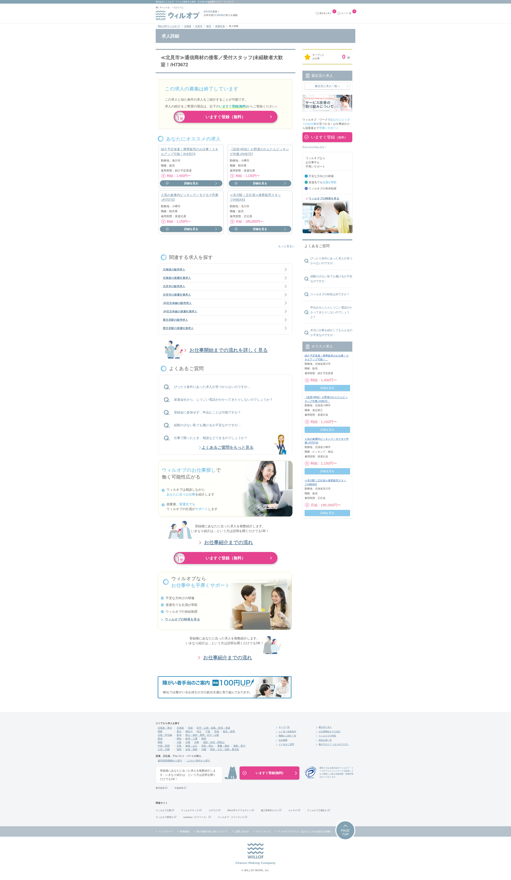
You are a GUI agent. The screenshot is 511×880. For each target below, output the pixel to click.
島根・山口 (191, 745)
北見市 (198, 26)
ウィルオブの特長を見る (182, 619)
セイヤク (292, 810)
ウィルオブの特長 (327, 735)
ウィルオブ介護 (163, 810)
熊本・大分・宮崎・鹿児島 (224, 749)
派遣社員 (220, 26)
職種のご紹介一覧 (287, 735)
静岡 (203, 738)
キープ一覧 (284, 727)
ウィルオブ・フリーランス (231, 817)
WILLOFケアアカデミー (239, 810)
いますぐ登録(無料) (269, 773)
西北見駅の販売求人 (175, 319)
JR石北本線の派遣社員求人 (180, 311)
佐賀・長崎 (191, 749)
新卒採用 (160, 788)
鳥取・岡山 (207, 745)
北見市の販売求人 (174, 286)
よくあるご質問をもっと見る (228, 447)
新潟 (179, 735)
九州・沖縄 (164, 749)
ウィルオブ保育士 (164, 817)
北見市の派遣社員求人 (177, 294)
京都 (187, 742)
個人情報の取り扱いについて (212, 831)
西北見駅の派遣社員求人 (178, 328)
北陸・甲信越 (165, 735)
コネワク (213, 810)
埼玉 (199, 731)
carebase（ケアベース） (195, 817)
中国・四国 (164, 745)
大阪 (179, 742)
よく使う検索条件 (287, 731)
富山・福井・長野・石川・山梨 (202, 735)
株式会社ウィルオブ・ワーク (169, 2)
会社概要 (283, 740)
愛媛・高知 (223, 745)
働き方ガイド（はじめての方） (334, 744)
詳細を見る (191, 183)
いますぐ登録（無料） (226, 117)
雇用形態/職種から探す (170, 760)
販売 (208, 26)
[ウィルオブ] (178, 15)
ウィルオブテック (190, 810)
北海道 (187, 26)
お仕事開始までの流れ (330, 731)
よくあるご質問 (286, 744)
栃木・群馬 (229, 731)
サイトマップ (263, 831)
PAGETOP (345, 832)
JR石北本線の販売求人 (177, 303)
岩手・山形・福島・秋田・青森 (213, 727)
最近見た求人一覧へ (327, 86)
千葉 (207, 731)
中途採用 (178, 788)
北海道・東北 (165, 727)
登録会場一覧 (325, 740)
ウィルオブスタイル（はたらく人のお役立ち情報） (305, 831)
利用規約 (185, 831)
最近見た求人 (325, 727)
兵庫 (196, 742)
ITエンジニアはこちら (313, 147)
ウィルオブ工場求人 (317, 810)
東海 (160, 738)
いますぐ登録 (329, 137)
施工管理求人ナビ (269, 810)
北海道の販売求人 (174, 269)
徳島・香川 (239, 745)
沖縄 (203, 749)
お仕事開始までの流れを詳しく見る (228, 350)
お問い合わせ (242, 831)
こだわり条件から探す (198, 760)
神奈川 (189, 731)
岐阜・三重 (191, 738)
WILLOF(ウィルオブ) (169, 26)
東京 (179, 731)
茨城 (216, 731)
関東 (160, 731)
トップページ (166, 831)
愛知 (179, 738)
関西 (160, 742)
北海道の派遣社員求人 (177, 277)
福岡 (179, 749)
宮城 (190, 727)
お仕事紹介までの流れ (228, 542)
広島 (179, 745)
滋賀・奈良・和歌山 (214, 742)
